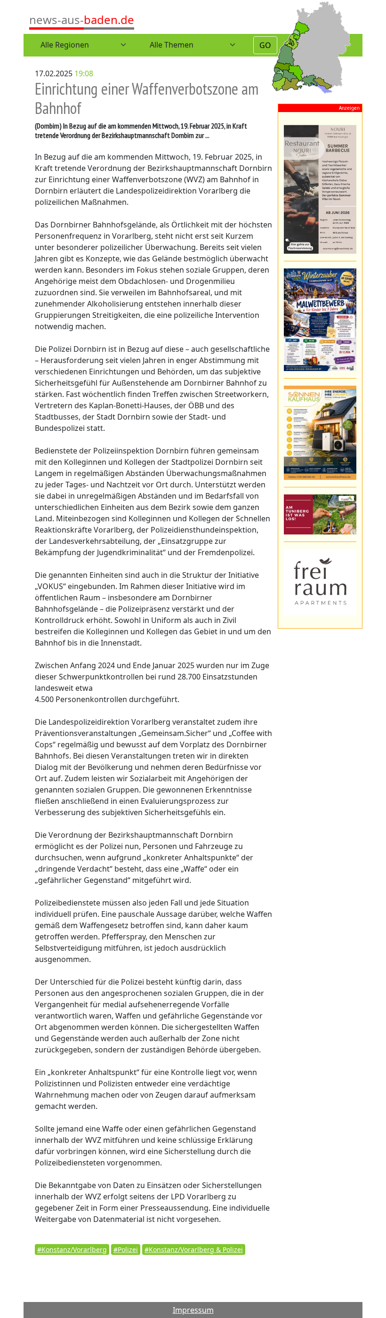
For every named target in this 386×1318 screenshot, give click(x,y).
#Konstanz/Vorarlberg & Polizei (194, 1249)
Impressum (193, 1310)
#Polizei (125, 1249)
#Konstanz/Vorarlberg (72, 1249)
